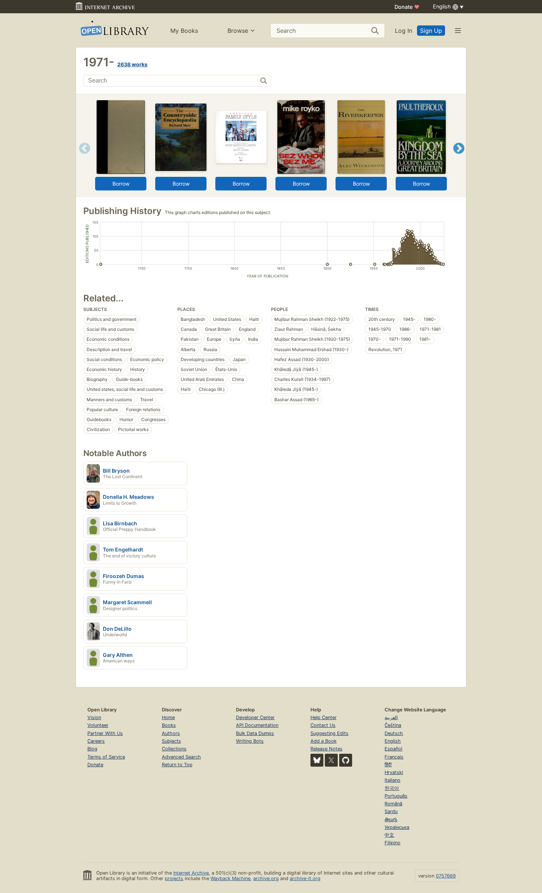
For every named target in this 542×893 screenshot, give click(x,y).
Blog (92, 749)
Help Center (323, 717)
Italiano (392, 780)
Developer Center (255, 717)
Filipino (392, 842)
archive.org (266, 878)
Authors (171, 733)
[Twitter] (331, 760)
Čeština (393, 725)
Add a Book (323, 741)
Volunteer (97, 725)
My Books (184, 30)
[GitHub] (345, 760)
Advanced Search (181, 757)
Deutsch (394, 733)
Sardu (391, 811)
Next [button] (459, 157)
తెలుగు (391, 819)
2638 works (132, 64)
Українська (397, 827)
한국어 (392, 788)
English (393, 741)
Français (394, 757)
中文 (389, 835)
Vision (94, 717)
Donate (407, 7)
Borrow (120, 184)
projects (174, 878)
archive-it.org (305, 878)
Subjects (171, 741)
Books (169, 725)
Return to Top (177, 764)
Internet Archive (191, 873)
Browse (237, 30)
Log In (403, 30)
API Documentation (257, 725)
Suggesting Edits (329, 733)
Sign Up (431, 30)
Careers (96, 741)
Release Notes (326, 749)
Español (393, 749)
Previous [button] (82, 157)
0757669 (446, 876)
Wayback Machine (230, 878)
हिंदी (388, 764)
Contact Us (323, 725)
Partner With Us (105, 733)
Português (396, 796)
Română (393, 803)
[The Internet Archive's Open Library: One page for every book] (114, 30)
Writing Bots (250, 741)
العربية (391, 717)
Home (168, 717)
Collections (174, 749)
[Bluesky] (316, 760)
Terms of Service (106, 757)
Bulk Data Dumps (255, 733)
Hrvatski (394, 772)
